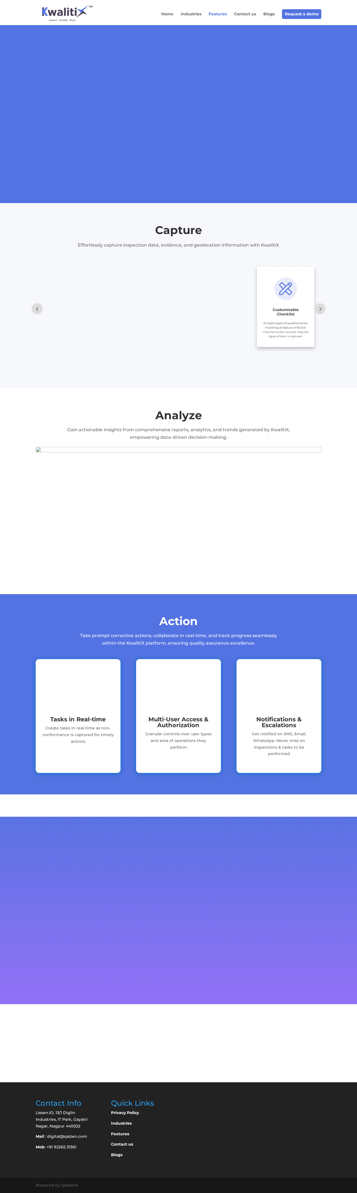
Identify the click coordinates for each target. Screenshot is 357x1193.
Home (167, 14)
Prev (37, 308)
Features (218, 14)
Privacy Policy (125, 1112)
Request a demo (302, 14)
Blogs (269, 14)
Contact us (245, 14)
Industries (191, 14)
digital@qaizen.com (67, 1136)
